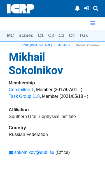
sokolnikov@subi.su (33, 152)
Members (63, 45)
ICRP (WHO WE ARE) (37, 45)
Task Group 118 (24, 96)
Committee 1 (21, 89)
